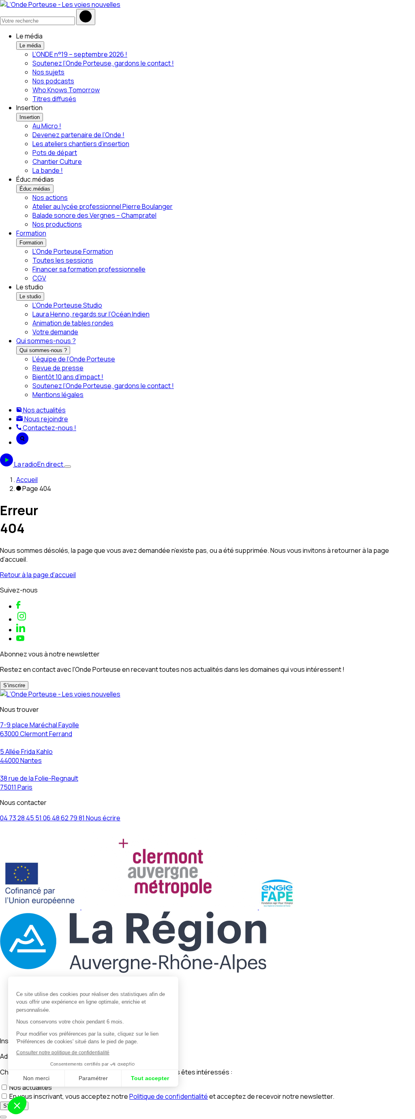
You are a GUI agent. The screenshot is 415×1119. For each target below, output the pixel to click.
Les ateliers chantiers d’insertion (80, 143)
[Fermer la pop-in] (3, 1117)
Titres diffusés (54, 98)
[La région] (133, 970)
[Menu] (67, 466)
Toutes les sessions (62, 260)
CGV (39, 278)
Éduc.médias (34, 189)
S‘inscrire (14, 685)
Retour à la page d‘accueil (38, 574)
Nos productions (57, 224)
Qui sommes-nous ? (46, 340)
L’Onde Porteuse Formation (72, 251)
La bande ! (47, 170)
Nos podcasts (53, 80)
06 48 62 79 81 (64, 817)
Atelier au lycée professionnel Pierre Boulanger (102, 206)
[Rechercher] (85, 17)
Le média (30, 45)
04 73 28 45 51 (21, 817)
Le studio (30, 296)
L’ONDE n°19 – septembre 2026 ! (79, 54)
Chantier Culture (57, 161)
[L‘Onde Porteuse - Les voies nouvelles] (60, 4)
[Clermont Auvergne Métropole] (170, 906)
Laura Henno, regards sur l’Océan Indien (91, 314)
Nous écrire (103, 817)
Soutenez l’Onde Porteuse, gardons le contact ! (103, 63)
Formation (31, 233)
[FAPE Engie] (277, 906)
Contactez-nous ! (48, 427)
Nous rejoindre (45, 418)
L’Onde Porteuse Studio (67, 305)
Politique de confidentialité (168, 1096)
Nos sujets (48, 72)
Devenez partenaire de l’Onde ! (78, 134)
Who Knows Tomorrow (66, 89)
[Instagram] (21, 619)
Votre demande (55, 331)
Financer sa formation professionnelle (88, 269)
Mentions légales (57, 394)
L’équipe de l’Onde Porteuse (73, 359)
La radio (38, 464)
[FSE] (40, 906)
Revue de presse (57, 367)
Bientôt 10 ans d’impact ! (67, 376)
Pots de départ (54, 152)
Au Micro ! (46, 125)
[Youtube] (20, 638)
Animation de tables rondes (72, 323)
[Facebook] (18, 606)
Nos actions (50, 197)
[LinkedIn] (20, 629)
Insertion (29, 117)
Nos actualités (44, 410)
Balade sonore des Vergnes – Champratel (94, 215)
